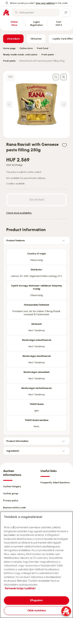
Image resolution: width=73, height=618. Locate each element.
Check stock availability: (19, 213)
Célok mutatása (36, 610)
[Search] (16, 12)
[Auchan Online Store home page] (6, 12)
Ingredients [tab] (12, 450)
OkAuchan (36, 38)
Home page (9, 48)
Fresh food (42, 48)
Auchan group (10, 493)
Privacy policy (10, 500)
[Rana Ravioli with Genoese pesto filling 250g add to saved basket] (64, 145)
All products (13, 38)
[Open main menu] (66, 12)
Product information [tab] (17, 441)
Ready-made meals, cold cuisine (20, 54)
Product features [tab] (15, 240)
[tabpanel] (36, 338)
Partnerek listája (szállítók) (20, 588)
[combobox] (36, 12)
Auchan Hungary (12, 486)
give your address (45, 3)
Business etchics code (14, 507)
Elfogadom (36, 600)
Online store (26, 48)
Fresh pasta (47, 54)
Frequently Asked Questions (55, 482)
